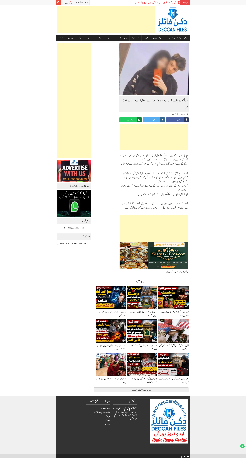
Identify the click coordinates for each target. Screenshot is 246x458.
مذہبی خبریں (121, 415)
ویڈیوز (70, 38)
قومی (146, 38)
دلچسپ (90, 38)
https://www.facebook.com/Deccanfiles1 (71, 243)
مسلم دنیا (135, 38)
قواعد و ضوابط (107, 420)
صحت (60, 38)
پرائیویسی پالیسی (106, 424)
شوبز (80, 38)
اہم (180, 272)
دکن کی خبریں (158, 38)
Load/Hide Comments (141, 390)
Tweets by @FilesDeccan (74, 228)
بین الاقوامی (122, 38)
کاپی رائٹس (107, 416)
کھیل (101, 38)
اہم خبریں (176, 272)
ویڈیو (133, 418)
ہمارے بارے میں (105, 408)
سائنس (110, 38)
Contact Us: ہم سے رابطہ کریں (102, 412)
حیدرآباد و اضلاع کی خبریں (178, 38)
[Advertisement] (106, 19)
